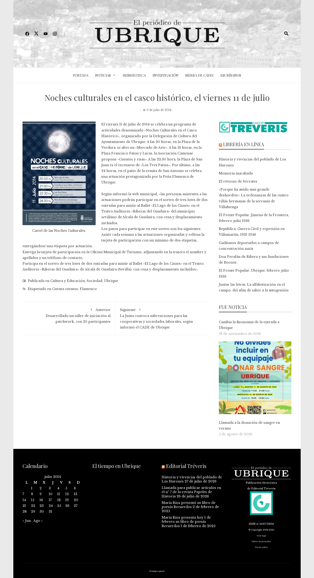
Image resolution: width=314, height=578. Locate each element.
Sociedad (94, 281)
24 (51, 506)
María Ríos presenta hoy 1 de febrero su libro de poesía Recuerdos (186, 521)
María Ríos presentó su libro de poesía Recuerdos (188, 505)
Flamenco (88, 289)
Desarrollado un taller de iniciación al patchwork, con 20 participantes (78, 316)
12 (67, 494)
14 (24, 500)
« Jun (27, 521)
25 (59, 506)
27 (75, 506)
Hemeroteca (134, 75)
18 (59, 500)
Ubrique (111, 281)
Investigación (165, 75)
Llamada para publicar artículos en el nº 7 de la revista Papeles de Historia (191, 492)
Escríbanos (230, 75)
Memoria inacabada (236, 173)
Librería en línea (243, 144)
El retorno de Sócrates (238, 181)
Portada (80, 75)
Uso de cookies (261, 547)
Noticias (103, 75)
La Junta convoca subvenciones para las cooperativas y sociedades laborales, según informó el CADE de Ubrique (156, 319)
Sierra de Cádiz (199, 75)
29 (33, 511)
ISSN (252, 524)
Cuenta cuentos (65, 289)
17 (50, 500)
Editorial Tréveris (186, 465)
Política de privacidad (261, 541)
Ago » (38, 521)
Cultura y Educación (67, 281)
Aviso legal (261, 536)
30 (42, 511)
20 (76, 500)
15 (32, 500)
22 (33, 506)
